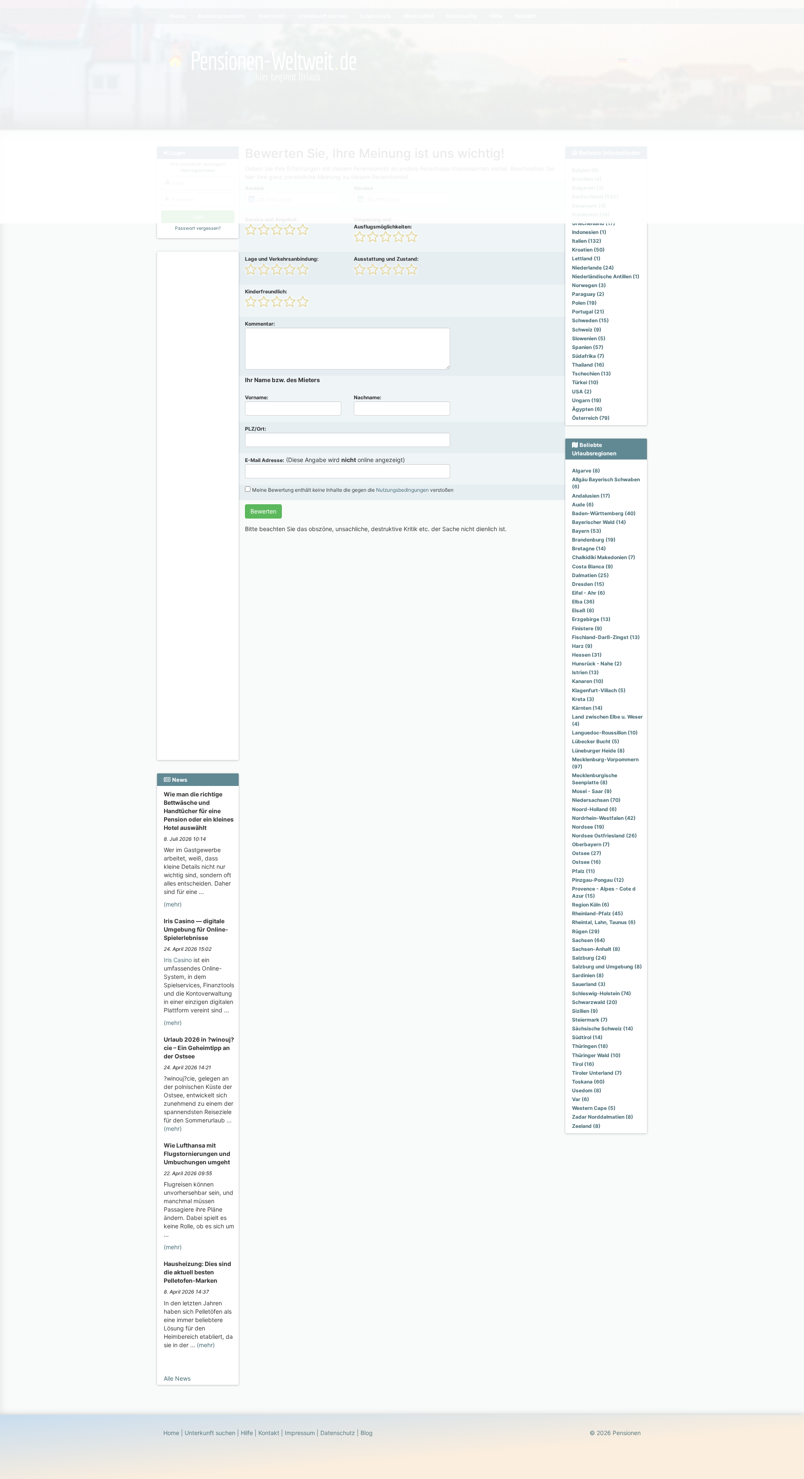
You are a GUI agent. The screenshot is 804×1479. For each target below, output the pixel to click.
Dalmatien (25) (590, 575)
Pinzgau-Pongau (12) (598, 880)
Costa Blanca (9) (592, 566)
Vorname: (256, 397)
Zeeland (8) (586, 1126)
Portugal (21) (588, 311)
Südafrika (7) (588, 356)
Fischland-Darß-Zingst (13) (606, 637)
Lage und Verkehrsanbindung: (282, 259)
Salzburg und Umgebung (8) (607, 966)
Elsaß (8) (583, 610)
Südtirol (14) (587, 1037)
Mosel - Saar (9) (592, 791)
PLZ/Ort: (255, 429)
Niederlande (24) (593, 267)
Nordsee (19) (588, 827)
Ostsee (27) (586, 853)
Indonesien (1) (589, 232)
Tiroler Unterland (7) (597, 1073)
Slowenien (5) (589, 338)
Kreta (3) (583, 699)
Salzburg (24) (589, 958)
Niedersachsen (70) (596, 800)
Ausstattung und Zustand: (386, 259)
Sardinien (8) (588, 975)
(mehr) (173, 904)
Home (171, 1432)
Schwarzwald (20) (594, 1002)
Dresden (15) (588, 584)
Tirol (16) (583, 1064)
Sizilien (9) (585, 1011)
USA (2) (582, 391)
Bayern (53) (586, 531)
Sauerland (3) (589, 984)
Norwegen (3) (589, 285)
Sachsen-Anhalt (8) (596, 949)
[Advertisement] (199, 381)
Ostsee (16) (586, 862)
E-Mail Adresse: (264, 460)
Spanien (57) (587, 347)
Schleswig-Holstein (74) (601, 993)
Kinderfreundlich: (266, 291)
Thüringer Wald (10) (596, 1055)
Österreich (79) (591, 418)
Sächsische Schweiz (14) (602, 1028)
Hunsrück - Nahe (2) (597, 663)
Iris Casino (178, 959)
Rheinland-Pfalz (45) (597, 913)
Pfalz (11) (583, 871)
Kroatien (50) (588, 249)
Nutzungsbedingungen (402, 490)
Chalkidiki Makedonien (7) (603, 557)
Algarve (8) (586, 470)
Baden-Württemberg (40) (604, 513)
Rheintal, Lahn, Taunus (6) (604, 922)
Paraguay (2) (588, 294)
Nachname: (367, 397)
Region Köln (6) (590, 904)
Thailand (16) (588, 365)
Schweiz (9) (586, 329)
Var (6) (580, 1099)
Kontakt (268, 1432)
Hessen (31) (587, 655)
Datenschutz (337, 1432)
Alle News (177, 1378)
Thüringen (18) (590, 1046)
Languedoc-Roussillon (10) (605, 732)
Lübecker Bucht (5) (595, 741)
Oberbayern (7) (591, 844)
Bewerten (263, 511)
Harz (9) (582, 646)
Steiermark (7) (590, 1020)
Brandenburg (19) (594, 540)
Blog (367, 1432)
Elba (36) (583, 601)
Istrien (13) (585, 672)
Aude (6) (583, 504)
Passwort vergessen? (198, 228)
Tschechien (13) (591, 373)
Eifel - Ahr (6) (588, 593)
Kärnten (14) (587, 708)
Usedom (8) (586, 1090)
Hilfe (247, 1432)
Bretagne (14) (589, 548)
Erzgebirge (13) (591, 619)
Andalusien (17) (591, 496)
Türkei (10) (585, 382)
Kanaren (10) (587, 681)
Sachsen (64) (588, 940)
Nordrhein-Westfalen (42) (604, 818)
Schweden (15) (590, 320)
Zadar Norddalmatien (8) (602, 1117)
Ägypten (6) (587, 409)
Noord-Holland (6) (594, 809)
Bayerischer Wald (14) (599, 522)
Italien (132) (586, 241)
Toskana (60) (588, 1081)
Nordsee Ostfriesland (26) (604, 835)
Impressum (300, 1432)
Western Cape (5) (594, 1108)
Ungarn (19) (586, 400)
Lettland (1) (586, 258)
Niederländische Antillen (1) (605, 276)
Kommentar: (260, 324)
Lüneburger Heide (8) (598, 750)
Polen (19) (584, 303)
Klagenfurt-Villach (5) (599, 690)
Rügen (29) (586, 931)
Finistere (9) (587, 628)
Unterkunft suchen (210, 1432)
